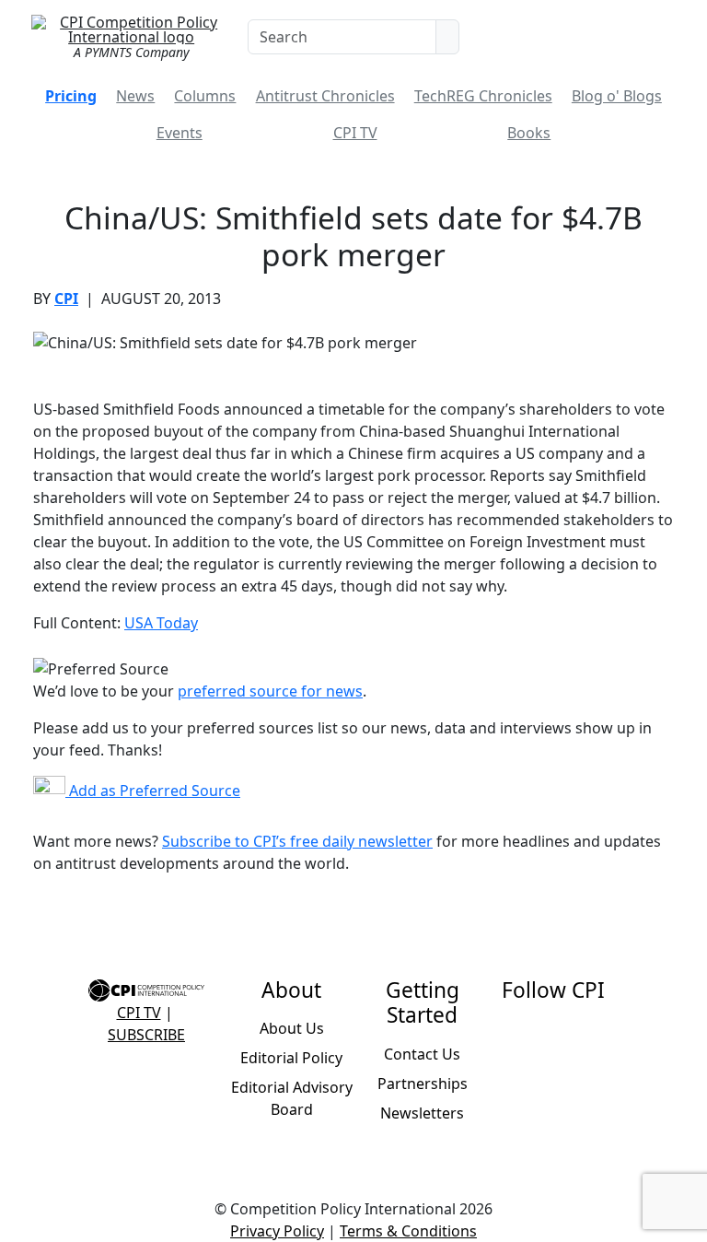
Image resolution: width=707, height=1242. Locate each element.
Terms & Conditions (408, 1231)
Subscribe (146, 1035)
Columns (205, 96)
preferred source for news (270, 691)
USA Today (161, 623)
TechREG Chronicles (483, 96)
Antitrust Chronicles (325, 96)
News (135, 96)
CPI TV (355, 133)
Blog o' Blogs (617, 96)
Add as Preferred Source (152, 790)
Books (529, 133)
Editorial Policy (291, 1058)
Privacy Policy (277, 1231)
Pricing (71, 96)
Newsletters (422, 1113)
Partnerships (422, 1083)
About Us (292, 1028)
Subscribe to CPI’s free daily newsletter (297, 841)
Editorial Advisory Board (292, 1098)
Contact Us (422, 1054)
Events (179, 133)
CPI (66, 298)
